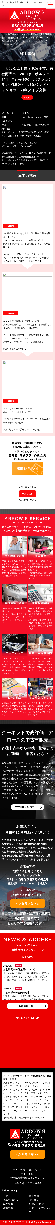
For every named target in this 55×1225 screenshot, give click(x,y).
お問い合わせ (36, 1203)
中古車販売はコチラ (26, 807)
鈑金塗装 (8, 1207)
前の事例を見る (28, 487)
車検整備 (8, 1203)
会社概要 (34, 1200)
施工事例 (34, 1196)
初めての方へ (10, 1200)
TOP (5, 1196)
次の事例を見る (26, 500)
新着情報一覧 (26, 1006)
